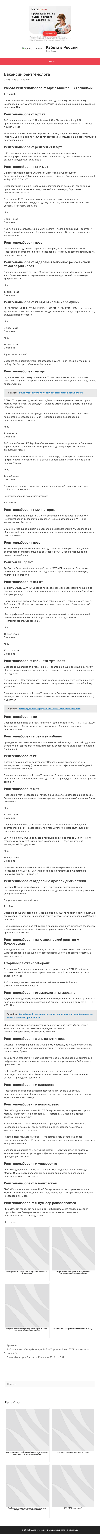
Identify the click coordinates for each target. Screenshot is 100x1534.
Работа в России (62, 47)
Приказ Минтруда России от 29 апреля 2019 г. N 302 (35, 1357)
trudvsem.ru (72, 1530)
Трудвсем (12, 1345)
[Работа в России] (32, 48)
